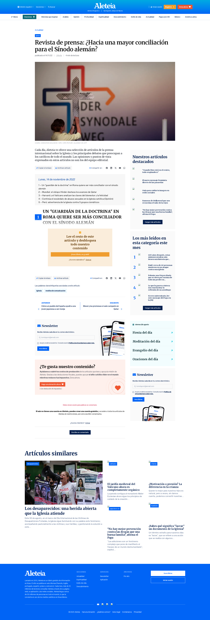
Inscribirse (43, 348)
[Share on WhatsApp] (124, 168)
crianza (153, 464)
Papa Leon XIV (164, 17)
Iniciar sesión (157, 7)
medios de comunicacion (55, 291)
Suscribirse (168, 573)
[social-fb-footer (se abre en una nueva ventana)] (103, 604)
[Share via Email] (120, 168)
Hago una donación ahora (51, 384)
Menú (15, 17)
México (177, 17)
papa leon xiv (115, 509)
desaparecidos (32, 464)
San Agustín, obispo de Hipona (113, 11)
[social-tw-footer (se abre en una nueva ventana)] (107, 604)
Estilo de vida (136, 17)
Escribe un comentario (80, 432)
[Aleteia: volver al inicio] (105, 5)
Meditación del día (146, 341)
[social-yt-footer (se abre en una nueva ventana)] (98, 604)
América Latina (191, 17)
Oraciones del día (145, 359)
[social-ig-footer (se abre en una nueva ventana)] (112, 604)
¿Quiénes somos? (103, 612)
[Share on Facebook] (107, 168)
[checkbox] (38, 343)
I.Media (59, 55)
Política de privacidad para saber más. (82, 343)
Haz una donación (88, 612)
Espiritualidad (104, 17)
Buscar (52, 7)
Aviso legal (116, 612)
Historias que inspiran (49, 17)
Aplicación (104, 580)
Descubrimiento (120, 17)
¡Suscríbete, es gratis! (80, 254)
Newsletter (104, 576)
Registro (168, 7)
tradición (154, 506)
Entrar (88, 260)
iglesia (39, 291)
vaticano (113, 464)
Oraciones (28, 17)
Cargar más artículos (153, 222)
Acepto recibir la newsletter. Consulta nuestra (67, 343)
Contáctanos (127, 612)
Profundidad (89, 17)
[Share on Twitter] (116, 168)
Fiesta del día (142, 332)
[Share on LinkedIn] (111, 168)
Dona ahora (183, 7)
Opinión (76, 17)
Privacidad (137, 612)
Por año (126, 576)
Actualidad (150, 17)
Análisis (66, 17)
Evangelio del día (145, 350)
